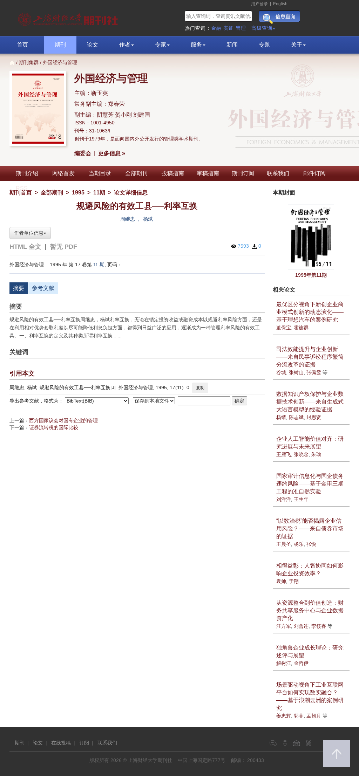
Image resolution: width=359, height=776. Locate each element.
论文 (92, 45)
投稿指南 (173, 173)
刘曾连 (301, 626)
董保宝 (283, 327)
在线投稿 (61, 743)
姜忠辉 (283, 716)
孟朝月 (313, 716)
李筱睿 (318, 626)
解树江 (283, 663)
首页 (22, 45)
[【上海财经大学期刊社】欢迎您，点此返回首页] (69, 17)
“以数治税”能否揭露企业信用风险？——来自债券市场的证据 (310, 528)
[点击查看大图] (311, 237)
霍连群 (301, 327)
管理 (241, 28)
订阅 (84, 743)
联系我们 (278, 173)
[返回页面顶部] (336, 753)
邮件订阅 (314, 173)
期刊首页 (20, 192)
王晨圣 (283, 544)
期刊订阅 (243, 173)
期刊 (60, 45)
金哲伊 (301, 663)
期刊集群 (29, 62)
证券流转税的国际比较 (53, 427)
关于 (296, 45)
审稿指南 (208, 173)
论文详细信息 (131, 192)
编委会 (82, 153)
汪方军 (283, 626)
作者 (124, 45)
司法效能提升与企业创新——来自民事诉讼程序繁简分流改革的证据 (310, 357)
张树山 (296, 372)
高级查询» (263, 28)
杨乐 (299, 544)
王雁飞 (283, 454)
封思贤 (313, 417)
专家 (160, 45)
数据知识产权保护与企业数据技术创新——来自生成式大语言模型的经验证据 (310, 401)
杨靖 (281, 417)
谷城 (281, 372)
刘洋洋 (283, 499)
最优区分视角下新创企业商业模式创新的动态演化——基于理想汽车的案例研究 (310, 312)
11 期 (98, 264)
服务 (196, 45)
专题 (264, 45)
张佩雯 (313, 372)
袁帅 (281, 581)
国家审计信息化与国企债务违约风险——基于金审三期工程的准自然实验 (310, 483)
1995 (78, 192)
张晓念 (301, 454)
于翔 (294, 581)
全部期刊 (136, 173)
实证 (228, 28)
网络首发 (63, 173)
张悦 (311, 544)
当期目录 (100, 173)
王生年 (301, 499)
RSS (22, 188)
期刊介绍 (27, 173)
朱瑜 (316, 454)
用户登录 (259, 3)
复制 (200, 387)
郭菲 (299, 716)
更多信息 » (111, 153)
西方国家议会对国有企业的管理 (63, 420)
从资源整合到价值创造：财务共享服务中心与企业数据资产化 (310, 610)
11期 (99, 192)
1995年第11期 (311, 275)
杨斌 (148, 219)
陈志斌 (296, 417)
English (280, 3)
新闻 (232, 45)
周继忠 (127, 219)
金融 (216, 28)
